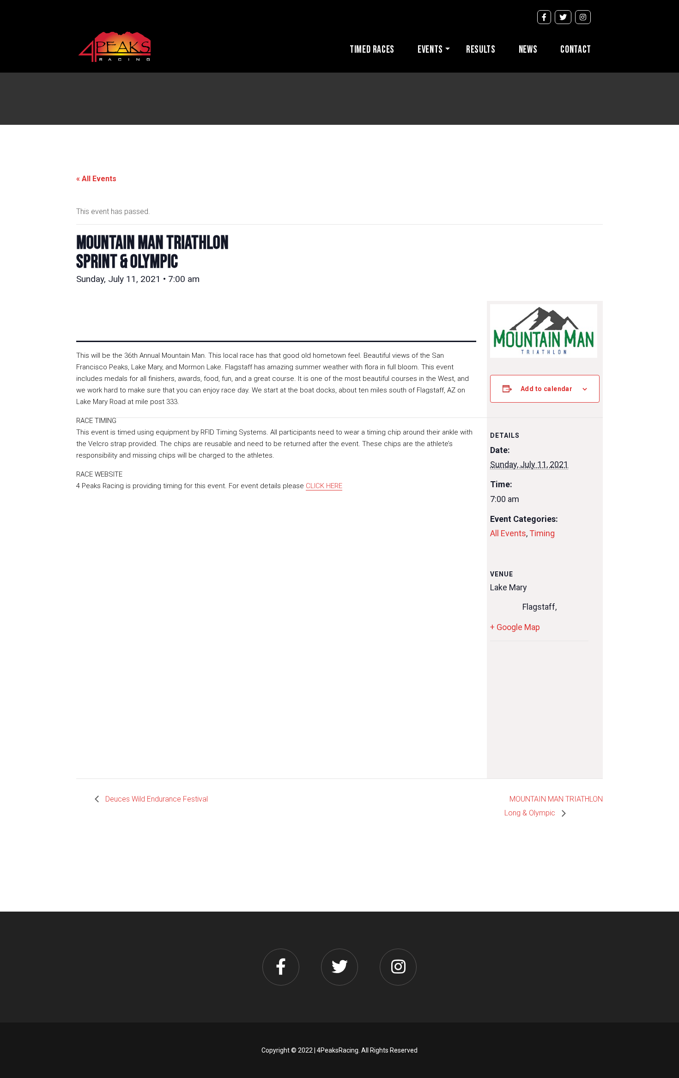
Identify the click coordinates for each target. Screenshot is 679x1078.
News (528, 49)
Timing (542, 533)
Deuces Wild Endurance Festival (155, 799)
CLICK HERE (324, 486)
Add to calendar (546, 388)
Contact (575, 49)
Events (430, 49)
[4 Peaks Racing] (114, 45)
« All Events (96, 178)
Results (481, 49)
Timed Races (372, 49)
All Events (508, 533)
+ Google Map (515, 627)
